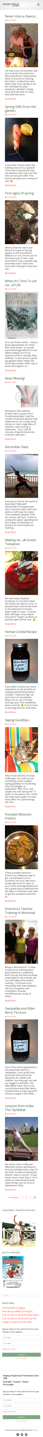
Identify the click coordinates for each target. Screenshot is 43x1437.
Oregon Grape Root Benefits (17, 1321)
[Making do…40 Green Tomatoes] (21, 572)
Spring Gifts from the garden (20, 108)
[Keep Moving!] (21, 396)
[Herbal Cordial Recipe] (21, 660)
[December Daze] (21, 475)
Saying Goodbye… (18, 720)
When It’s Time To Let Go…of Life (20, 283)
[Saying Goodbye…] (21, 749)
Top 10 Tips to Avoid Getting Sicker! (20, 1314)
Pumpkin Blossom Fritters (18, 816)
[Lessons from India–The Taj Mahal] (21, 1138)
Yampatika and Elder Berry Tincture (20, 1010)
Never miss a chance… (21, 16)
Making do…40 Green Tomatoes (20, 542)
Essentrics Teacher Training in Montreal (20, 910)
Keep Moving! (15, 378)
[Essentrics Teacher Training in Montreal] (21, 941)
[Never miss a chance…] (21, 45)
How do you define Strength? (17, 1311)
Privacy (35, 1430)
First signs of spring (19, 193)
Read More (10, 99)
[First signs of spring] (21, 221)
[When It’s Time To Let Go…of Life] (21, 315)
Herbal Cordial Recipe (20, 631)
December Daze (16, 447)
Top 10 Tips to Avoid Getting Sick (19, 1318)
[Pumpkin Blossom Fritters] (21, 847)
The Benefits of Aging (13, 1307)
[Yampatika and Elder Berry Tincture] (21, 1041)
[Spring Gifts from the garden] (21, 139)
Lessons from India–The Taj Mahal (19, 1108)
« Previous (13, 1197)
